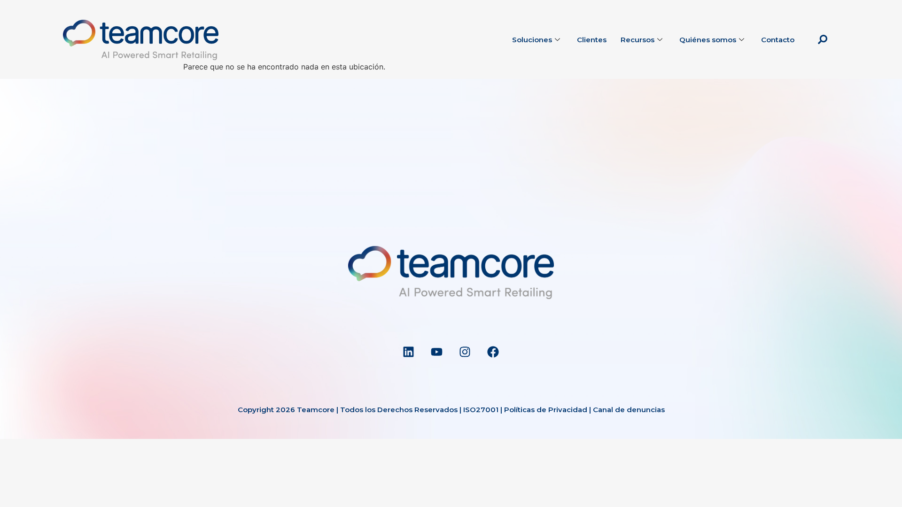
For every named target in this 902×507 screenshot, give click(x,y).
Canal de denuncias (629, 409)
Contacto (777, 39)
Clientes (592, 39)
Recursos (637, 39)
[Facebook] (493, 351)
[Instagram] (465, 351)
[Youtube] (437, 351)
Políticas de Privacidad (545, 409)
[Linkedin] (408, 351)
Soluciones (532, 39)
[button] (822, 40)
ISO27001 (480, 409)
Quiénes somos (707, 39)
